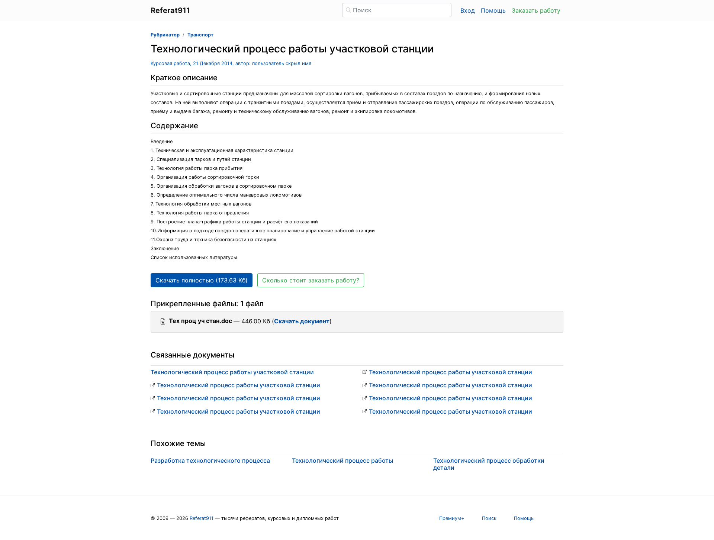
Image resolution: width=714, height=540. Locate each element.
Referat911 (201, 518)
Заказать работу (536, 10)
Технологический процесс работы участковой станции (232, 372)
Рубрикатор (165, 35)
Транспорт (200, 35)
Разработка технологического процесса (210, 460)
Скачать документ (301, 321)
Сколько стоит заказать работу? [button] (310, 280)
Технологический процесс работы (342, 460)
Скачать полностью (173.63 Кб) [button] (201, 280)
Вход (467, 10)
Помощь (493, 10)
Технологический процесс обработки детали (488, 464)
